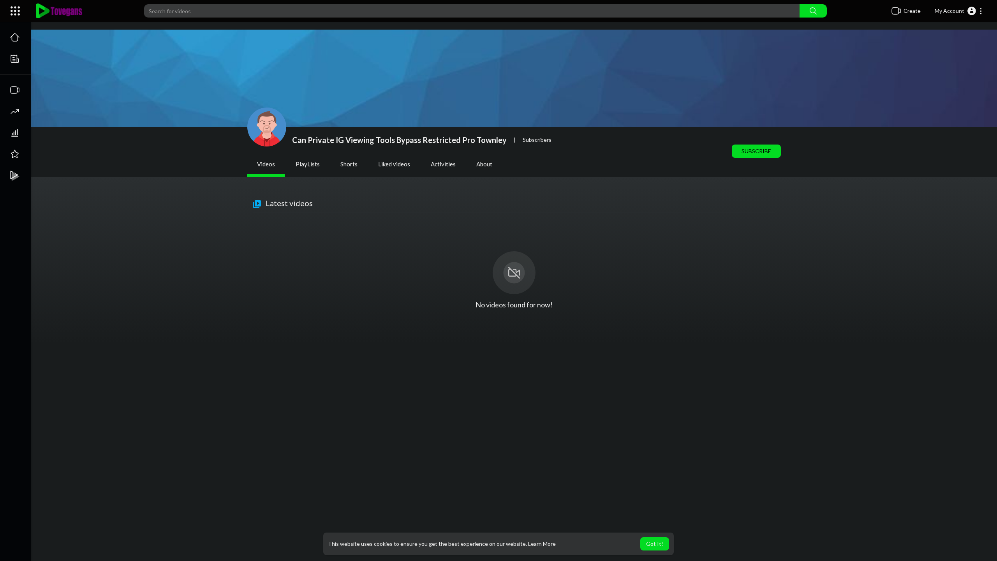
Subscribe (756, 151)
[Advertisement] (514, 405)
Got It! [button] (654, 543)
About (484, 164)
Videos (266, 164)
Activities (443, 164)
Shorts (349, 164)
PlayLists (308, 164)
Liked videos (394, 164)
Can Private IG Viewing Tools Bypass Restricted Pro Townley (399, 140)
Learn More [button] (542, 543)
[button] (958, 11)
